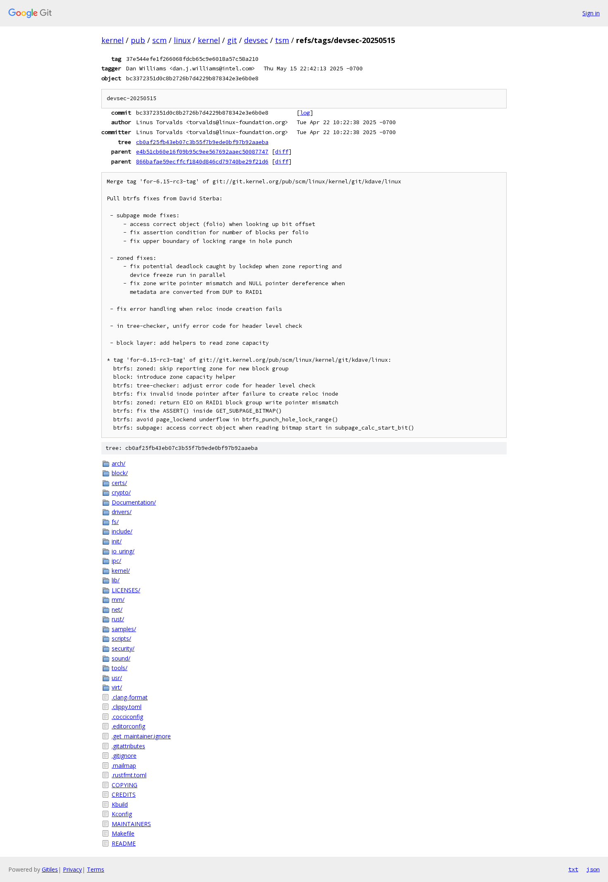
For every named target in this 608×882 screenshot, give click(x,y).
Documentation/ (134, 502)
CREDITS (124, 794)
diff (281, 151)
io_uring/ (123, 551)
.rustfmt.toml (129, 775)
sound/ (121, 658)
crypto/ (121, 492)
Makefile (123, 833)
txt (573, 869)
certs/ (119, 483)
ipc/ (116, 561)
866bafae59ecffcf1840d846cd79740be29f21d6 (202, 161)
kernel (112, 40)
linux (182, 40)
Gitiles (50, 869)
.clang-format (130, 697)
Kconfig (122, 814)
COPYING (124, 785)
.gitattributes (128, 746)
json (593, 869)
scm (159, 40)
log (305, 112)
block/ (120, 473)
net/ (117, 609)
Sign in (591, 13)
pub (138, 40)
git (232, 40)
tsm (282, 40)
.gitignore (124, 755)
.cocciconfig (127, 717)
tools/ (119, 668)
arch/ (118, 463)
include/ (122, 531)
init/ (117, 541)
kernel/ (121, 570)
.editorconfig (128, 726)
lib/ (116, 580)
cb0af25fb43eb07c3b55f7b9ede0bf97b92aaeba (202, 142)
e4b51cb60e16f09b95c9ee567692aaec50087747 (202, 151)
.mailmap (124, 765)
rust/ (118, 619)
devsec (256, 40)
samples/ (124, 629)
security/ (123, 648)
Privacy (72, 869)
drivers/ (122, 512)
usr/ (117, 678)
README (124, 843)
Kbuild (120, 804)
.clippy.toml (126, 707)
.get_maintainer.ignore (141, 736)
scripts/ (121, 638)
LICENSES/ (126, 590)
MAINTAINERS (131, 824)
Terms (95, 869)
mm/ (118, 599)
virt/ (117, 687)
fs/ (115, 522)
